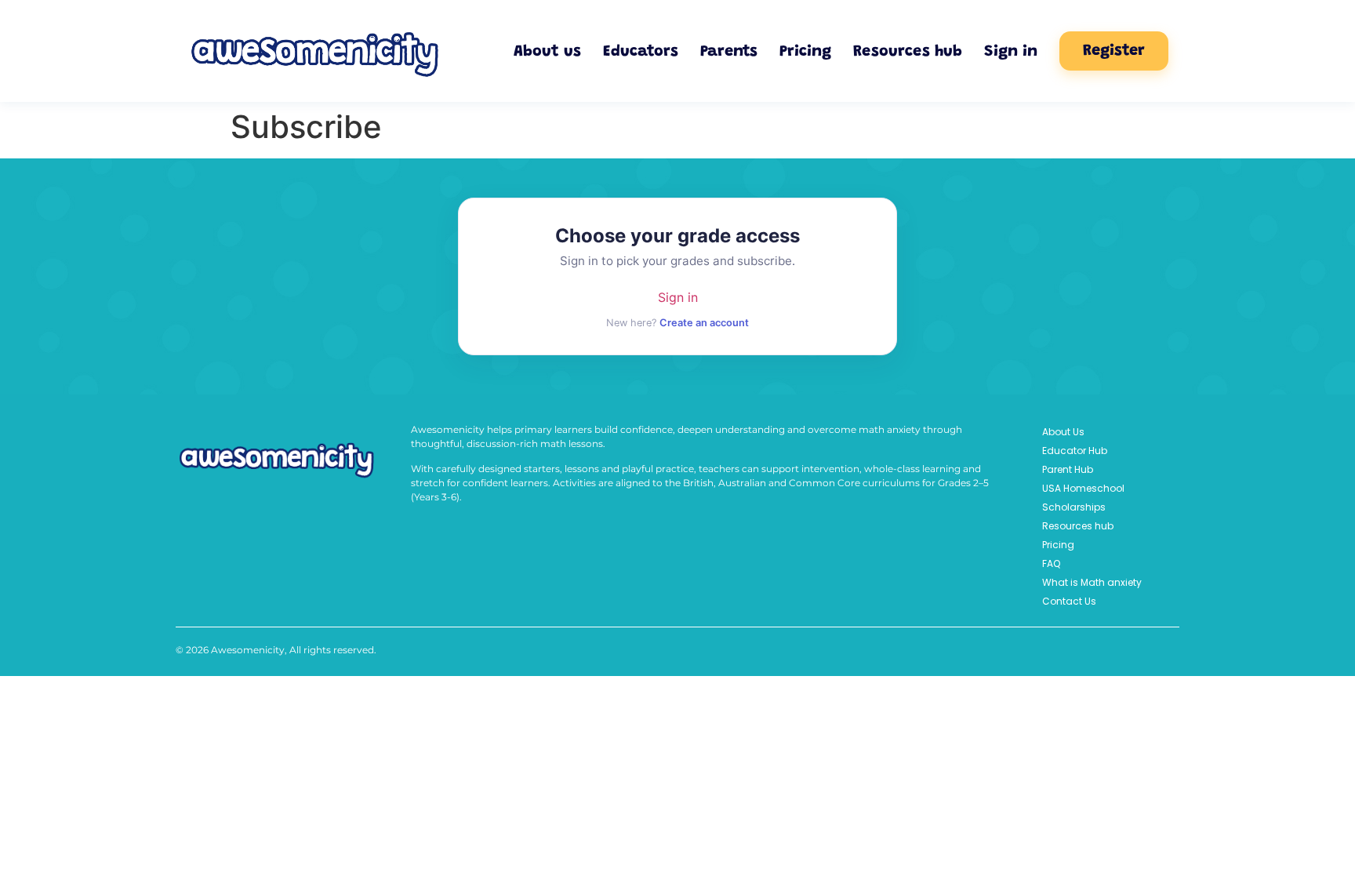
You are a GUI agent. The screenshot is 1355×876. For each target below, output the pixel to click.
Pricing (805, 52)
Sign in (1010, 52)
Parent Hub (1067, 469)
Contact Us (1069, 601)
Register (1114, 51)
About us (547, 52)
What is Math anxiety (1092, 582)
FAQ (1051, 563)
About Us (1063, 431)
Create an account (704, 323)
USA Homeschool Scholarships (1083, 498)
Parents (728, 52)
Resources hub (907, 52)
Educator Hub (1074, 450)
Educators (640, 52)
